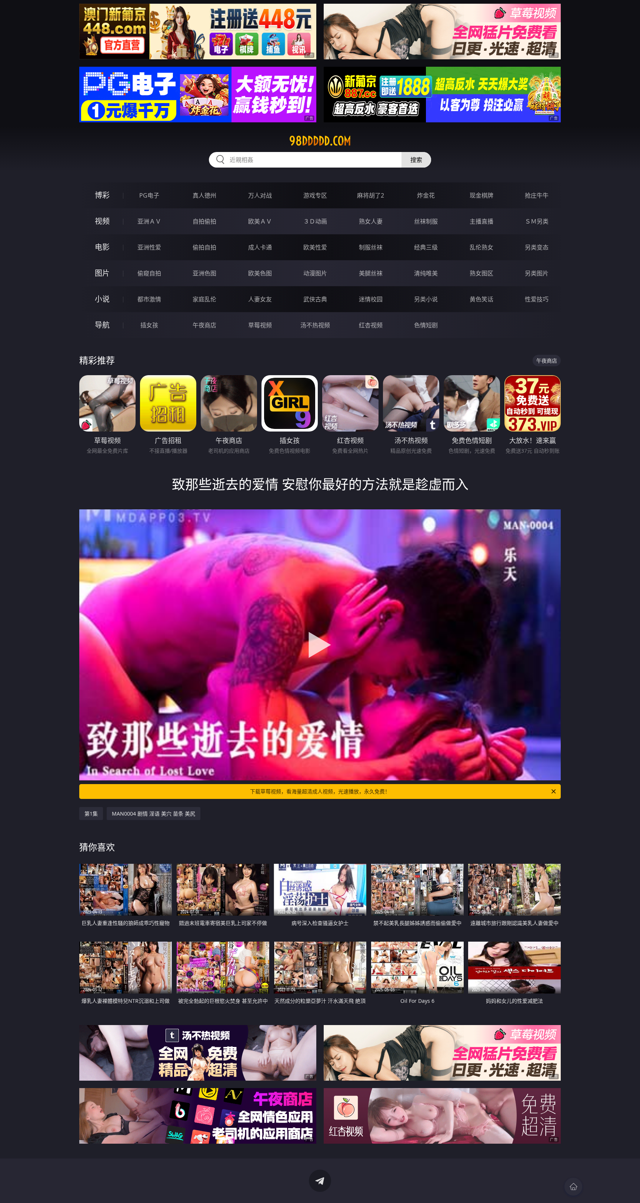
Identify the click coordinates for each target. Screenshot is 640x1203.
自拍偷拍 (204, 221)
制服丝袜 (371, 247)
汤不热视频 (315, 325)
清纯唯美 (426, 273)
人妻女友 (260, 299)
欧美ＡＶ (260, 221)
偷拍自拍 (204, 247)
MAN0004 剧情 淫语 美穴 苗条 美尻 (153, 813)
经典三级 (426, 247)
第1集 (91, 813)
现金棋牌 (481, 195)
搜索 (416, 160)
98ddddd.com (320, 140)
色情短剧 (426, 325)
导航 (102, 325)
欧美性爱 (315, 247)
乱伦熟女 (481, 247)
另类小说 (426, 299)
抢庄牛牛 (537, 195)
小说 (102, 299)
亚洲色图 (204, 273)
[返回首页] (573, 1187)
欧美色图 (260, 273)
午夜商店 (204, 325)
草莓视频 (260, 325)
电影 (102, 247)
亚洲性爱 (149, 247)
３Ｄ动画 (315, 221)
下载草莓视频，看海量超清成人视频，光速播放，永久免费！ (320, 791)
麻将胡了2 (370, 195)
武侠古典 (315, 299)
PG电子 (149, 195)
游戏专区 (315, 195)
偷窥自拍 (149, 273)
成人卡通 (260, 247)
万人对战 (260, 195)
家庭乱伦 (204, 299)
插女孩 (149, 325)
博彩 (102, 195)
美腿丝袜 (371, 273)
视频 (102, 221)
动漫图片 (315, 273)
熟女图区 (481, 273)
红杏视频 (371, 325)
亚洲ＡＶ (149, 221)
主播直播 (481, 221)
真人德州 (204, 195)
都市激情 (149, 299)
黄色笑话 (481, 299)
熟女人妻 (371, 221)
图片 (102, 273)
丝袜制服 (426, 221)
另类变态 (537, 247)
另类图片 (537, 273)
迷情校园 (371, 299)
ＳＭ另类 (537, 221)
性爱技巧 (537, 299)
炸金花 (426, 195)
